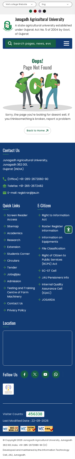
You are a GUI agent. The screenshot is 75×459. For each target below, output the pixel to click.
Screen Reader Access (17, 217)
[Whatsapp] (55, 374)
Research (13, 240)
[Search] (10, 43)
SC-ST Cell (49, 271)
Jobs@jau (13, 274)
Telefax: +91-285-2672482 (25, 186)
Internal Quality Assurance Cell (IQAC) (52, 288)
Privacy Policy (16, 310)
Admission (14, 281)
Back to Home (36, 130)
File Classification (53, 248)
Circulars (13, 261)
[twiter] (34, 374)
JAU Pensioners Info (55, 278)
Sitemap (13, 226)
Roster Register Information (52, 228)
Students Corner (18, 254)
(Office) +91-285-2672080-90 (28, 179)
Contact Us (15, 303)
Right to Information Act (55, 217)
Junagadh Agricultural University (41, 440)
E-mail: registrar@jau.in (23, 193)
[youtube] (45, 374)
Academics (14, 233)
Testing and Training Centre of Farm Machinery (21, 292)
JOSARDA (49, 300)
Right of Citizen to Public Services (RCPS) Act (54, 259)
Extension (13, 247)
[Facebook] (24, 374)
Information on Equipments (52, 239)
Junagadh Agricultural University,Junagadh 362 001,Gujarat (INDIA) (25, 164)
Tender (12, 267)
